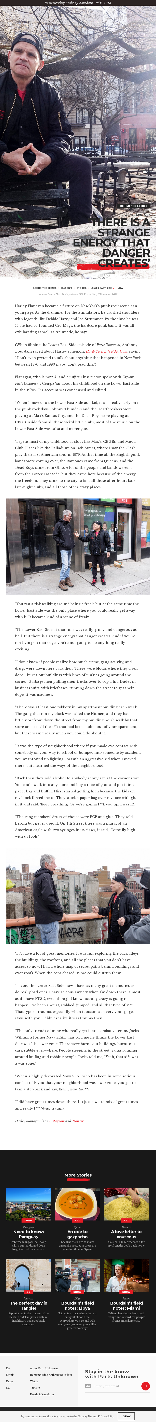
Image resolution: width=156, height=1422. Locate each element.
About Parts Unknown (44, 1368)
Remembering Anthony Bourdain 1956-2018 (78, 3)
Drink (10, 1374)
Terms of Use (85, 1416)
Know (9, 1381)
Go (8, 1387)
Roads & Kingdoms (42, 1394)
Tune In (35, 1387)
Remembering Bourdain (51, 1374)
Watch (34, 1381)
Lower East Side (137, 214)
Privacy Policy (106, 1416)
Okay (126, 1416)
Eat (8, 1368)
